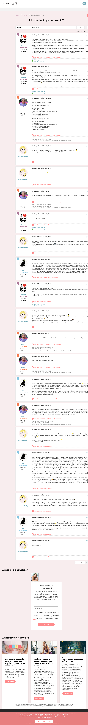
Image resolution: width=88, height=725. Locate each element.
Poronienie (24, 15)
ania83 (23, 109)
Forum (17, 15)
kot (23, 270)
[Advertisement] (6, 36)
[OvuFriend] (9, 5)
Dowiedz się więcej (47, 717)
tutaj (34, 619)
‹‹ (75, 27)
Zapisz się (46, 624)
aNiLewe (23, 46)
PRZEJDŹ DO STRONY (44, 721)
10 (85, 27)
